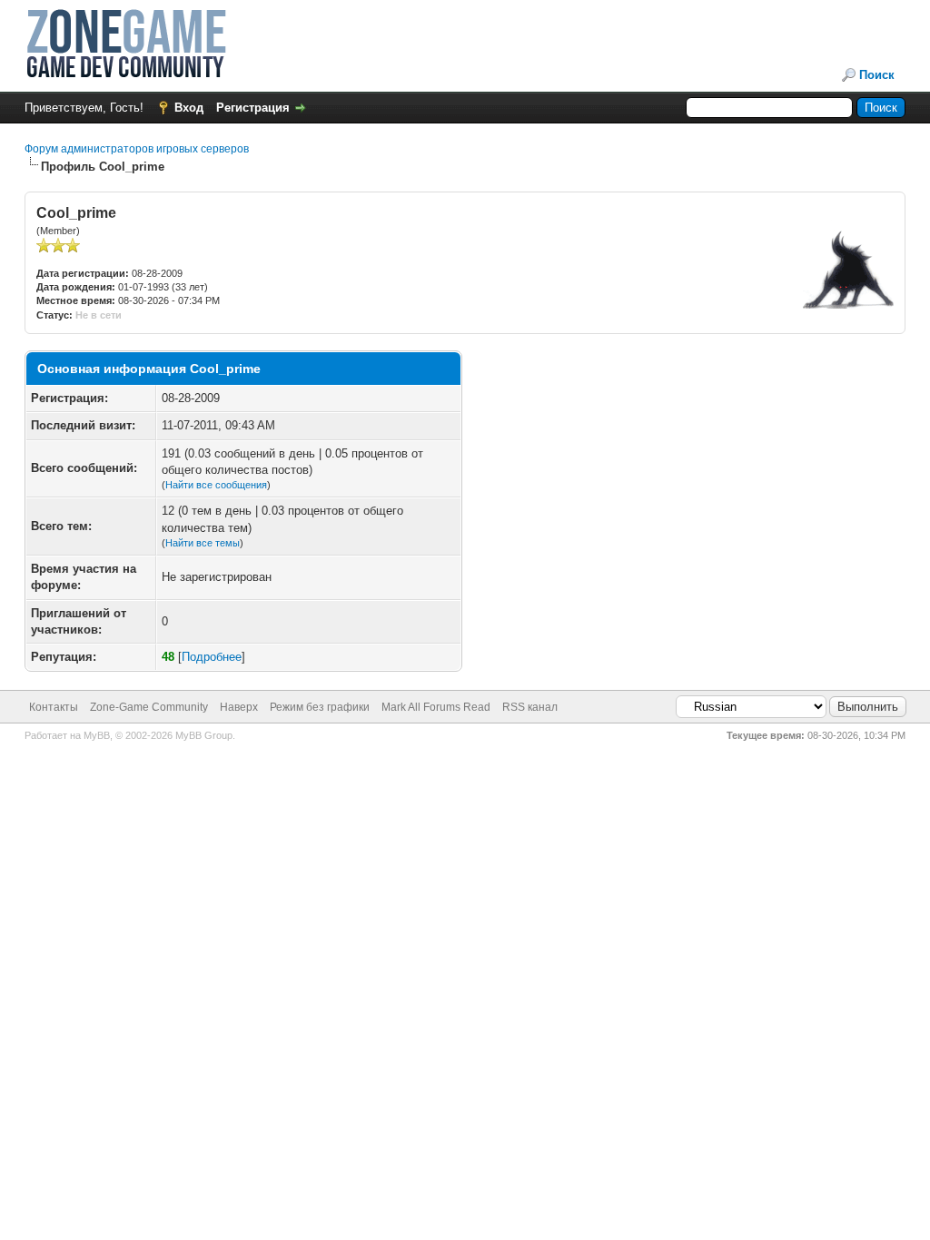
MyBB (97, 735)
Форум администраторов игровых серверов (137, 149)
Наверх (239, 707)
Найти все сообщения (216, 484)
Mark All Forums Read (435, 707)
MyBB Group (203, 735)
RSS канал (530, 707)
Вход (188, 107)
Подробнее (212, 657)
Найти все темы (202, 542)
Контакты (53, 707)
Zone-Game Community (149, 707)
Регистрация (253, 107)
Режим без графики (320, 707)
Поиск (877, 75)
